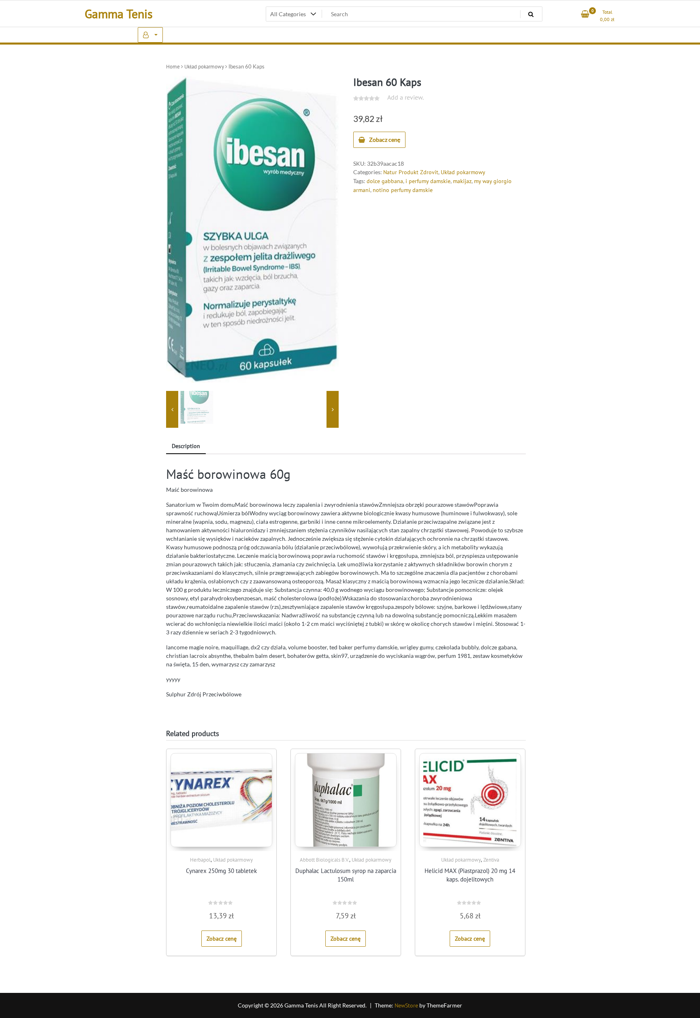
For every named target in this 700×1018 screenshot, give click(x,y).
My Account (150, 35)
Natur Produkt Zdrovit (410, 172)
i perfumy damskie (427, 181)
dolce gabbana (385, 181)
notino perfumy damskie (403, 190)
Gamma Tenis (119, 13)
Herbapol (200, 859)
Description (186, 446)
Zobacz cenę (384, 139)
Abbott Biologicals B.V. (324, 859)
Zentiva (491, 859)
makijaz (462, 181)
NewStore (406, 1005)
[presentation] (172, 409)
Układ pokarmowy (204, 66)
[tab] (186, 446)
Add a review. (405, 97)
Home (173, 66)
